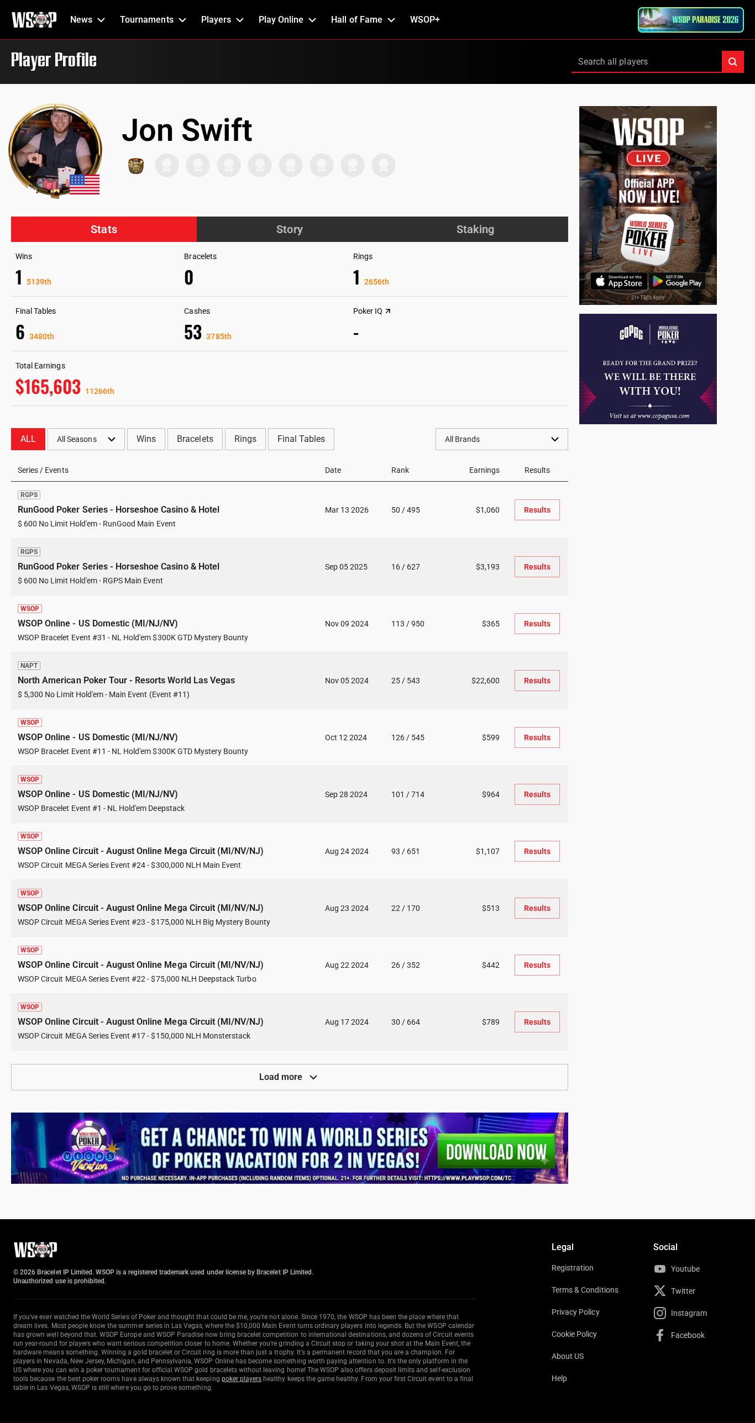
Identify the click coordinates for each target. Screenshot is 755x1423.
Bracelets (195, 439)
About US (568, 1356)
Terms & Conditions (585, 1289)
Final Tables (301, 439)
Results (537, 509)
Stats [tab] (104, 229)
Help (559, 1378)
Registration (573, 1267)
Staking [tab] (475, 229)
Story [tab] (289, 229)
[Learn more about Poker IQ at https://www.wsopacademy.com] (388, 311)
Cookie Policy (574, 1334)
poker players (242, 1379)
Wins (146, 439)
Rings (245, 439)
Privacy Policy (576, 1312)
